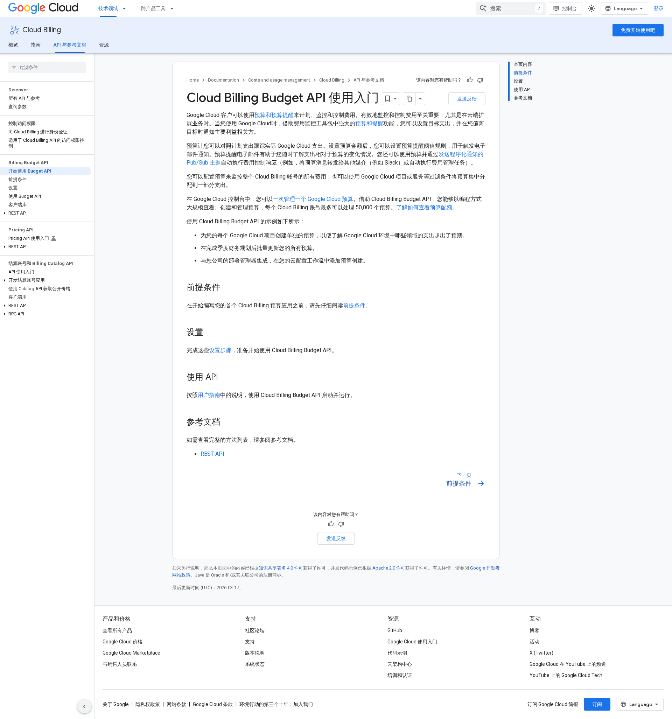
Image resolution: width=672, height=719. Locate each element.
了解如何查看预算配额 (424, 207)
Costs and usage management (279, 80)
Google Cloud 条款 (213, 704)
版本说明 (255, 653)
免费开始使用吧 (638, 30)
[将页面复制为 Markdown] (409, 99)
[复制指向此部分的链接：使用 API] (225, 378)
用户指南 (209, 395)
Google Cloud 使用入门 (412, 641)
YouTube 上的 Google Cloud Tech (566, 675)
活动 (534, 641)
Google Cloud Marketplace (131, 653)
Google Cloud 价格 (122, 641)
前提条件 (354, 305)
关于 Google (116, 704)
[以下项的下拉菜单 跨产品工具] (174, 8)
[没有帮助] (480, 80)
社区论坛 (255, 630)
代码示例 (397, 653)
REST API (212, 454)
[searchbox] (47, 67)
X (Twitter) (541, 653)
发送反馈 (467, 99)
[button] (45, 213)
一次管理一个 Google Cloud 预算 (313, 199)
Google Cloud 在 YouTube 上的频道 (568, 664)
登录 (659, 8)
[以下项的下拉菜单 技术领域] (126, 8)
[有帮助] (469, 80)
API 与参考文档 (69, 45)
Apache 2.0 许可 (388, 568)
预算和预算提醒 (274, 115)
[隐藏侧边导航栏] (84, 706)
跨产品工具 (153, 8)
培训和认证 (399, 675)
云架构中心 (399, 664)
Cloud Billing (41, 30)
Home (193, 80)
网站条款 (176, 704)
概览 (13, 45)
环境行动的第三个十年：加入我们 (276, 704)
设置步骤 (220, 350)
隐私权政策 (147, 704)
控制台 (569, 8)
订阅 (597, 704)
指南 (36, 45)
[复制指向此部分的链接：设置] (210, 333)
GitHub (394, 630)
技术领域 (108, 8)
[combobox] (511, 8)
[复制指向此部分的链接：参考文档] (227, 422)
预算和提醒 (369, 123)
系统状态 (255, 664)
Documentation (223, 80)
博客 (534, 630)
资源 (104, 45)
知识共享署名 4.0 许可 (281, 568)
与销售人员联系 (120, 664)
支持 (250, 641)
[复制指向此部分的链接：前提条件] (227, 288)
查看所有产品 (117, 630)
